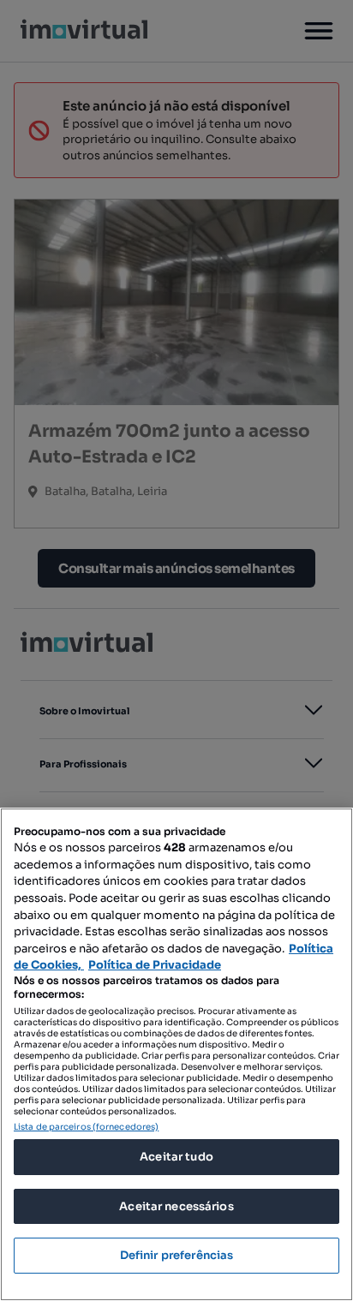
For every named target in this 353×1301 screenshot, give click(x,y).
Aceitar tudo (176, 1156)
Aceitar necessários (176, 1206)
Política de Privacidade (154, 965)
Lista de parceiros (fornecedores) (86, 1126)
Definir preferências (177, 1255)
